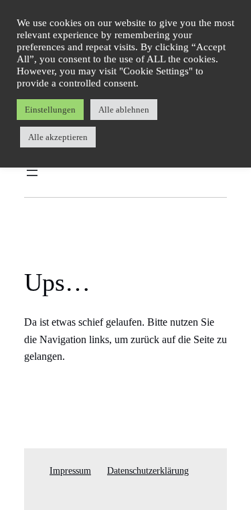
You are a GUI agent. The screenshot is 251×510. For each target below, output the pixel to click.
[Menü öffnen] (32, 173)
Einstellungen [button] (50, 110)
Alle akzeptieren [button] (58, 137)
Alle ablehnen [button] (123, 110)
